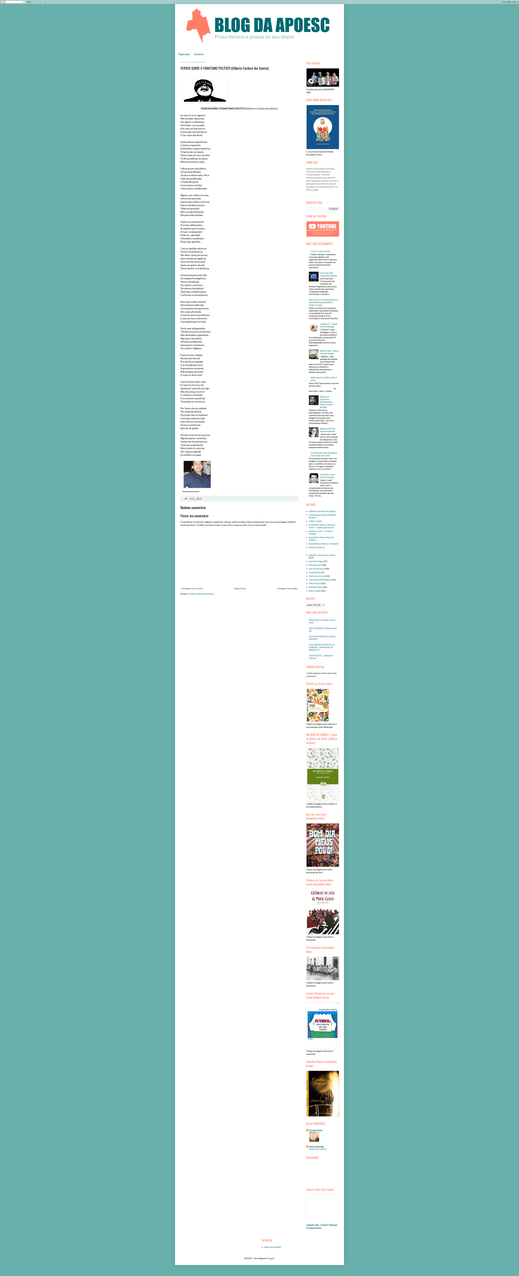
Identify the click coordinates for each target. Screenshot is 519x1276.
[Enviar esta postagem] (185, 498)
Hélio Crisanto (315, 521)
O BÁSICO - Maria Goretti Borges (328, 325)
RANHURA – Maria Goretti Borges (329, 352)
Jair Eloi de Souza (317, 568)
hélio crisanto (315, 590)
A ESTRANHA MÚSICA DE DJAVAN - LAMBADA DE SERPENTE (322, 647)
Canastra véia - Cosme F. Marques (321, 1225)
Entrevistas (199, 54)
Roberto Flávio (316, 587)
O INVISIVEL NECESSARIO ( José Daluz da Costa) (323, 454)
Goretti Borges (316, 561)
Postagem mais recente (192, 588)
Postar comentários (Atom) (201, 593)
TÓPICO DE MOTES (320, 251)
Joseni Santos (315, 572)
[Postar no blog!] (193, 498)
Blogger (270, 1258)
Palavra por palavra (318, 1149)
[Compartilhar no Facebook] (198, 498)
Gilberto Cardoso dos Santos (322, 511)
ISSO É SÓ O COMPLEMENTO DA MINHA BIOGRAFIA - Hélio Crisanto (323, 302)
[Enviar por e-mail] (190, 498)
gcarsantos (316, 1228)
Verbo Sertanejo (316, 1146)
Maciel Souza (315, 583)
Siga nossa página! (272, 1247)
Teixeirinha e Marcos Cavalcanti (323, 543)
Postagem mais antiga (287, 588)
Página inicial (184, 54)
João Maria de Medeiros (320, 579)
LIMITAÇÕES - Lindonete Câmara (328, 274)
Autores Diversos (317, 547)
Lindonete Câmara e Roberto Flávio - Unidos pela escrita (322, 526)
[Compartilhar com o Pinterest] (200, 498)
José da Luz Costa (317, 576)
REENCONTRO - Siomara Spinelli (328, 430)
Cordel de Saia (315, 1130)
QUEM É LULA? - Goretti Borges (328, 475)
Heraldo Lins (315, 565)
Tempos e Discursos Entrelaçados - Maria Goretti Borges (326, 401)
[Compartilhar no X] (195, 498)
